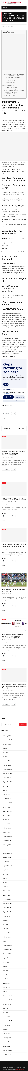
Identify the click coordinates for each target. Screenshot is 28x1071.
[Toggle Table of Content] (23, 72)
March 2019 (6, 983)
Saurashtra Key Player (10, 82)
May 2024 (5, 790)
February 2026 (7, 736)
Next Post (20, 428)
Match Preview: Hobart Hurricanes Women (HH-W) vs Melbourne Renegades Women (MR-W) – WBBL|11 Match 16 (12, 637)
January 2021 (6, 895)
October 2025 (7, 744)
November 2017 (7, 1021)
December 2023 (7, 799)
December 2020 (7, 899)
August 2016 (6, 1025)
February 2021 (7, 891)
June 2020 (5, 924)
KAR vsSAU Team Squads (11, 92)
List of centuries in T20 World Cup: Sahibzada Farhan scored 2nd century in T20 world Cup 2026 (13, 499)
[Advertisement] (13, 52)
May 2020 (5, 928)
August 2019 (6, 962)
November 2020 (7, 903)
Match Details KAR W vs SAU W (13, 84)
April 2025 (6, 757)
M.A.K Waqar (10, 26)
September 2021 (7, 866)
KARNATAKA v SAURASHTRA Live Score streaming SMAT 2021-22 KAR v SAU (13, 75)
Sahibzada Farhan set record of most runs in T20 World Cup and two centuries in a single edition (13, 453)
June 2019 (5, 970)
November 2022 (7, 840)
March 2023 (6, 824)
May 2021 (5, 878)
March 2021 (6, 887)
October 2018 (7, 1004)
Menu (5, 7)
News (4, 436)
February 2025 (7, 765)
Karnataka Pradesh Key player (12, 80)
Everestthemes (20, 1069)
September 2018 (7, 1008)
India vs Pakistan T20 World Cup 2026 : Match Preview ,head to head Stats (13, 545)
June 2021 (5, 874)
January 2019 (6, 991)
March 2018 (6, 1017)
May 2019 (5, 975)
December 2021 (7, 853)
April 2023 (6, 819)
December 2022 (7, 836)
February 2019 (7, 987)
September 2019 (7, 958)
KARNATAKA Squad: (10, 93)
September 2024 (7, 782)
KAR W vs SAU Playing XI (11, 87)
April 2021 (6, 882)
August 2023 (6, 815)
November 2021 (7, 857)
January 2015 (6, 1042)
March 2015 (6, 1033)
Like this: (9, 97)
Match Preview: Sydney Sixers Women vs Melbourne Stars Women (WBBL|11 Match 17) (13, 686)
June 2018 (5, 1012)
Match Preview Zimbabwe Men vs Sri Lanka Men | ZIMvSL (13, 590)
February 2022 (7, 845)
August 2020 (6, 916)
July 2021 (5, 870)
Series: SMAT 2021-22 (8, 85)
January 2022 (6, 849)
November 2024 (7, 773)
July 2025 (5, 748)
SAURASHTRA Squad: (11, 95)
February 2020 (7, 937)
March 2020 (6, 933)
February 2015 (7, 1038)
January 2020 (6, 941)
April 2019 (6, 979)
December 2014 (7, 1046)
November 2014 (7, 1050)
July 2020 (5, 920)
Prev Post (7, 428)
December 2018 (7, 996)
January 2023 (6, 832)
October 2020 (7, 908)
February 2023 (7, 828)
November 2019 (7, 949)
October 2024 (7, 778)
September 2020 (7, 912)
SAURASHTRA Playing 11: (11, 89)
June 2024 (5, 786)
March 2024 (6, 794)
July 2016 (5, 1029)
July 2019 (5, 966)
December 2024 (7, 769)
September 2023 (7, 811)
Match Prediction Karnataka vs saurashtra (15, 90)
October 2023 (7, 807)
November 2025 (7, 740)
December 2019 (7, 945)
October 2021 (7, 861)
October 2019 (7, 954)
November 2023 (7, 803)
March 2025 (6, 761)
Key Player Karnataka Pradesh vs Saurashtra (13, 78)
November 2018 (7, 1000)
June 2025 (5, 752)
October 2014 (7, 1054)
